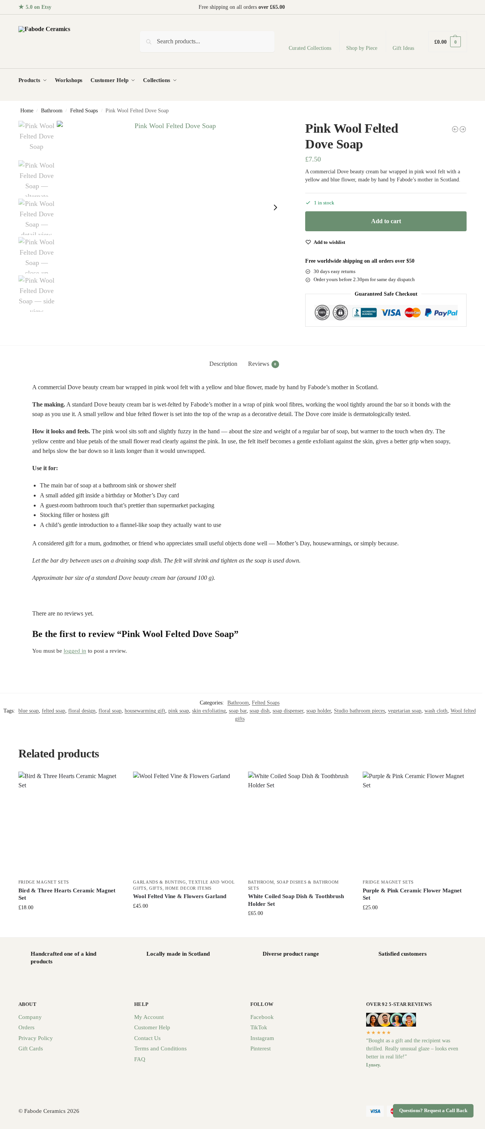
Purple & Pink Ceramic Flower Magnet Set (412, 894)
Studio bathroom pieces (359, 711)
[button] (447, 41)
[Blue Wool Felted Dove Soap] (463, 129)
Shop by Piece (361, 48)
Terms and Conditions (160, 1048)
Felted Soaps (84, 111)
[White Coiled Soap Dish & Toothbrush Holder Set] (300, 823)
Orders (26, 1027)
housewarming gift (145, 711)
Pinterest (260, 1048)
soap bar (238, 711)
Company (30, 1017)
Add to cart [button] (69, 924)
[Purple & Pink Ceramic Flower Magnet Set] (414, 823)
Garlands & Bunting (159, 882)
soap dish (260, 711)
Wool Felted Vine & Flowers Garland (179, 896)
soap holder (318, 711)
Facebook (262, 1017)
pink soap (178, 711)
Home (26, 111)
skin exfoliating (209, 711)
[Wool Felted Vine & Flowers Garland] (185, 823)
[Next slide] (275, 207)
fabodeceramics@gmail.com (436, 7)
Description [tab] (223, 363)
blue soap (28, 711)
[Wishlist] (110, 783)
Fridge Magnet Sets (43, 882)
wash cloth (435, 711)
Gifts (156, 888)
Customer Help (152, 1027)
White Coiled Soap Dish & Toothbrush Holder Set (296, 900)
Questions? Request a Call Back (433, 1110)
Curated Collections (310, 48)
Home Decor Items (188, 888)
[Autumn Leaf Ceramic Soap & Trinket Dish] (455, 129)
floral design (81, 711)
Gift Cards (30, 1048)
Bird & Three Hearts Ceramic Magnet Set (66, 894)
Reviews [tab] (262, 363)
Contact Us (147, 1038)
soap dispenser (288, 711)
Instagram (262, 1038)
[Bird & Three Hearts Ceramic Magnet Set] (70, 823)
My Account (149, 1017)
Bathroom (51, 111)
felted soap (53, 711)
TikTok (258, 1027)
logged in (75, 651)
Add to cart (386, 221)
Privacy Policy (35, 1038)
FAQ (139, 1059)
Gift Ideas (403, 48)
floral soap (110, 711)
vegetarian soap (404, 711)
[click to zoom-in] (172, 207)
